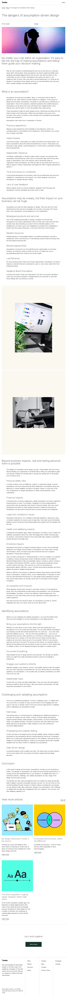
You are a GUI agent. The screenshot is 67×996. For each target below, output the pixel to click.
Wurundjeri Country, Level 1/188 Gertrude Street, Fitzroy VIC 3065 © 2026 (12, 990)
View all (62, 800)
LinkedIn (57, 964)
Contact (43, 967)
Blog (7, 8)
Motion (29, 964)
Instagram (58, 961)
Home (3, 8)
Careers (43, 961)
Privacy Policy (45, 970)
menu (63, 2)
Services (30, 967)
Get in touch (33, 944)
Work (29, 961)
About (29, 970)
